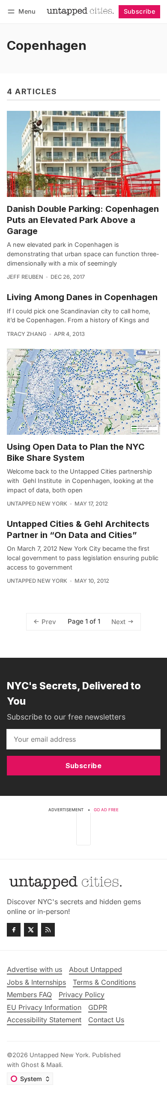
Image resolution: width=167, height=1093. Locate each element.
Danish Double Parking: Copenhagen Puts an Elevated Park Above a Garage (83, 220)
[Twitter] (31, 930)
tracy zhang (27, 334)
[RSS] (48, 930)
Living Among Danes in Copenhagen (82, 297)
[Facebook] (14, 930)
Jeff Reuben (25, 277)
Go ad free (106, 809)
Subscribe (139, 11)
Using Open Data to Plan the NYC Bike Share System (76, 452)
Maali (53, 1064)
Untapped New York (37, 503)
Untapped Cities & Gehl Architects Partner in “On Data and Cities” (78, 529)
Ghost (30, 1064)
